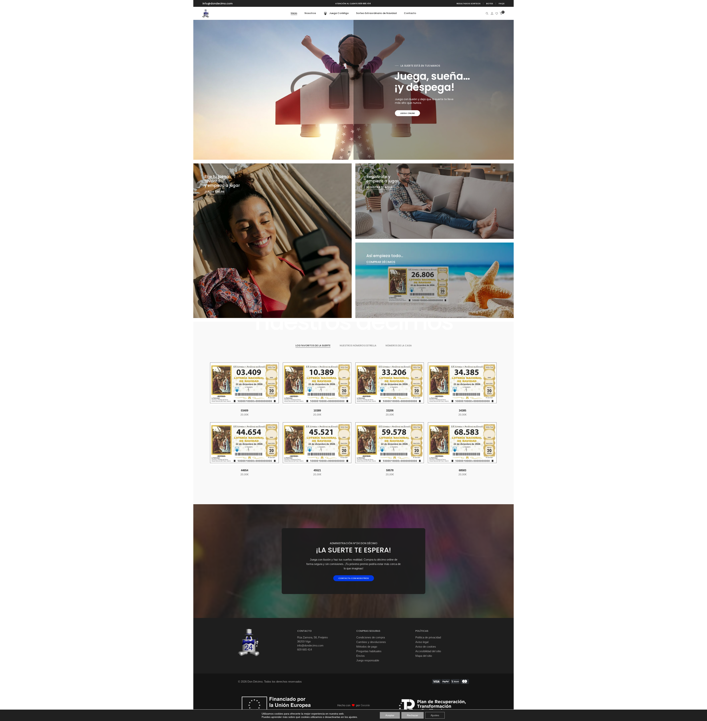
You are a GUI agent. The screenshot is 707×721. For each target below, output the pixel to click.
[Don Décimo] (206, 15)
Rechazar (412, 715)
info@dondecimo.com (218, 3)
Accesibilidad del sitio (428, 651)
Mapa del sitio (423, 655)
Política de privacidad (428, 637)
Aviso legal (421, 642)
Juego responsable (367, 660)
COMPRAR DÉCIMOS (410, 113)
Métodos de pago (366, 646)
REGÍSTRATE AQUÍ (379, 187)
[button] (236, 401)
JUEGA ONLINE (214, 192)
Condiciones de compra (370, 637)
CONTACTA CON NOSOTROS (353, 578)
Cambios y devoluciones (371, 642)
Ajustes (435, 715)
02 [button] (357, 151)
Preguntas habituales (368, 651)
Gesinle (365, 705)
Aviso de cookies (425, 646)
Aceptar (389, 715)
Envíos (360, 655)
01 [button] (349, 151)
